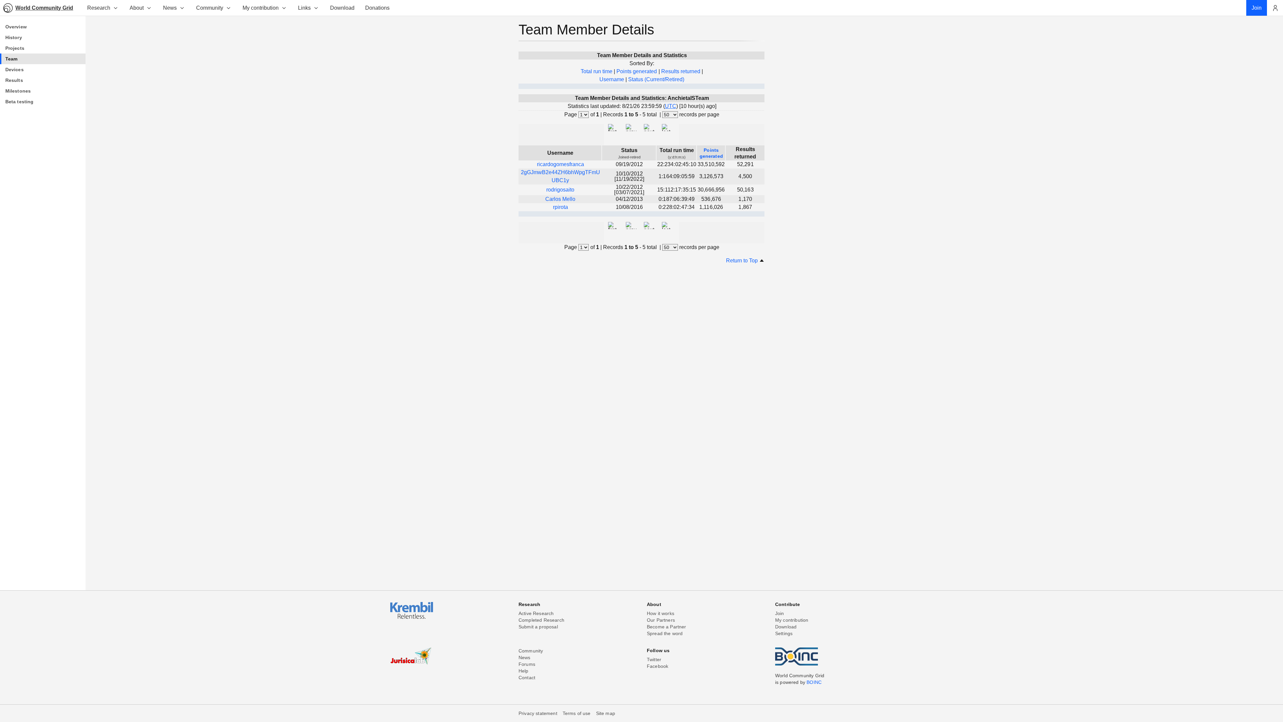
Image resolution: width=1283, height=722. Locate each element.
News (170, 8)
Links (304, 8)
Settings (784, 633)
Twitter (654, 659)
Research (98, 8)
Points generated (636, 71)
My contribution (261, 8)
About (137, 8)
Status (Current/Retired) (656, 79)
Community (209, 8)
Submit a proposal (538, 626)
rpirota (560, 207)
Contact (527, 677)
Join (779, 613)
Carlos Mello (560, 199)
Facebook (657, 666)
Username (611, 79)
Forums (527, 664)
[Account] (1275, 8)
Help (524, 671)
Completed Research (541, 620)
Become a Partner (666, 626)
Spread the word (665, 633)
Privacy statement (538, 713)
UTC (670, 106)
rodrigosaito (560, 190)
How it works (660, 613)
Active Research (536, 613)
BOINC (814, 682)
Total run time (596, 71)
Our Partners (661, 620)
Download (786, 626)
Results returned (680, 71)
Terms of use (577, 713)
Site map (605, 713)
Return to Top (742, 260)
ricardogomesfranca (560, 164)
